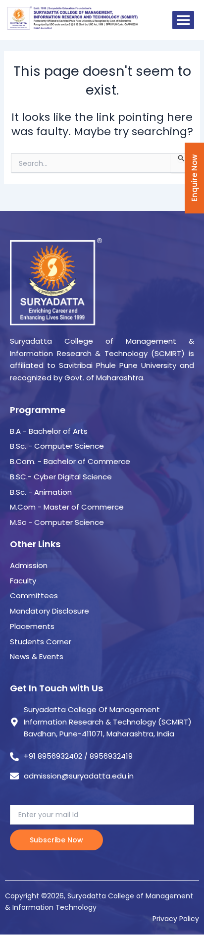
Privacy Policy (176, 919)
